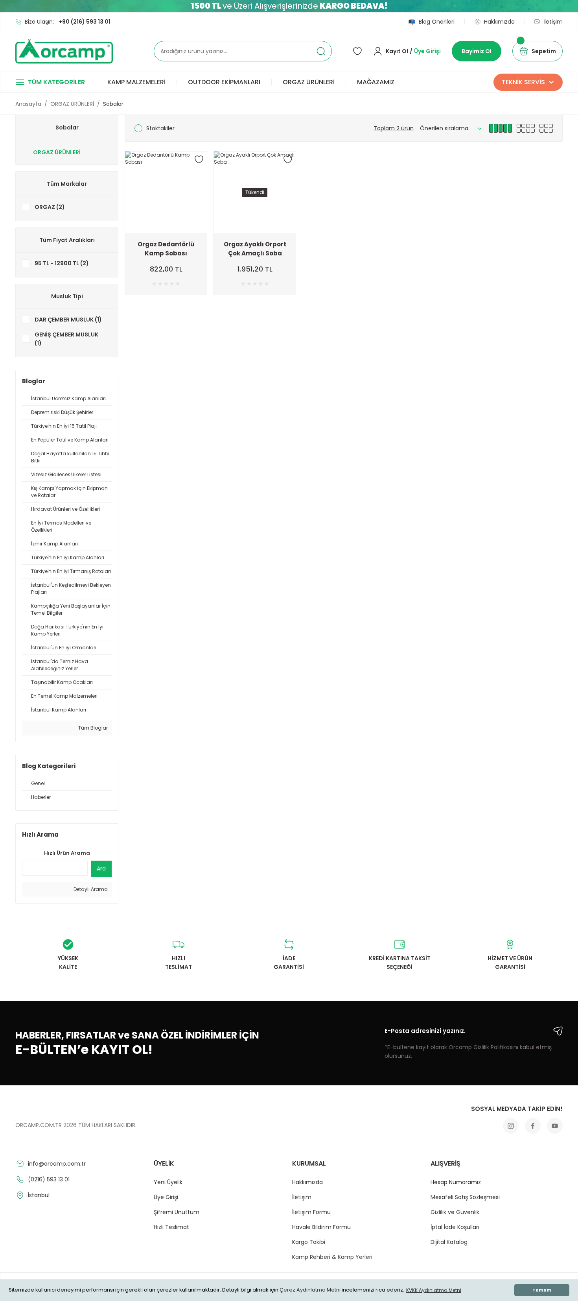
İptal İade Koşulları (455, 1227)
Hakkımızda (307, 1182)
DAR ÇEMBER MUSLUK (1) (68, 319)
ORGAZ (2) (50, 207)
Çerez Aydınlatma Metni (310, 1290)
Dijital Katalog (449, 1242)
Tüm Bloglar (92, 727)
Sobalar (113, 104)
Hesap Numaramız (456, 1182)
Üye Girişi (166, 1197)
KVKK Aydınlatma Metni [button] (433, 1290)
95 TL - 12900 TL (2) (62, 263)
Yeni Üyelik (168, 1182)
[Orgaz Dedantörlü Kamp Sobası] (166, 192)
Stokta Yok (255, 227)
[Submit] (558, 1031)
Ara (101, 868)
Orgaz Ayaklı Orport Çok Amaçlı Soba (255, 248)
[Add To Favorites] (199, 159)
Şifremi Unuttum (176, 1212)
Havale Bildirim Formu (321, 1227)
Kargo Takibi (308, 1242)
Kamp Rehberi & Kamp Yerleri (332, 1257)
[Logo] (64, 51)
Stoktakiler (160, 128)
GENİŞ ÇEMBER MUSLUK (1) (66, 339)
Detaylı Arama (90, 889)
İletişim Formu (311, 1212)
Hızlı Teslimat (171, 1227)
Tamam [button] (541, 1290)
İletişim (301, 1197)
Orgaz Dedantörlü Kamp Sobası (166, 248)
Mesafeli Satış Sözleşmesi (465, 1197)
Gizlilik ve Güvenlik (455, 1212)
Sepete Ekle (166, 227)
